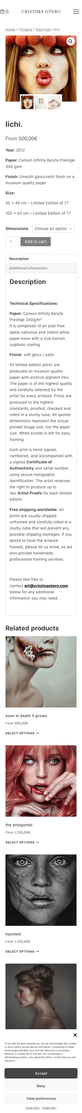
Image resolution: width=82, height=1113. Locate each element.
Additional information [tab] (28, 268)
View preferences (41, 1098)
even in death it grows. (26, 715)
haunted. (13, 934)
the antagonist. (19, 825)
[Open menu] (76, 11)
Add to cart (36, 241)
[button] (75, 1035)
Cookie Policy (33, 1107)
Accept (41, 1073)
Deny (41, 1086)
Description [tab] (19, 259)
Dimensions (17, 228)
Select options (20, 733)
